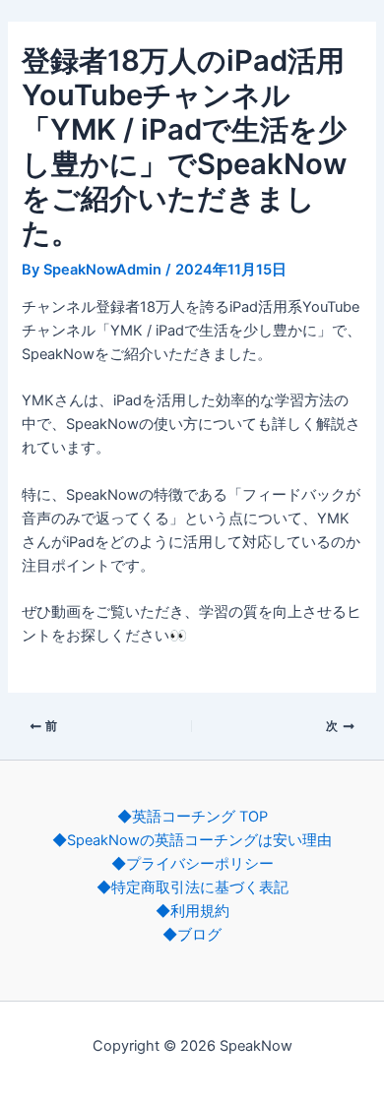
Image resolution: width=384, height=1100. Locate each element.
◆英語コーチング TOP (192, 816)
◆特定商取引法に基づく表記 (192, 887)
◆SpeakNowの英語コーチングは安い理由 (192, 840)
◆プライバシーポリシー (192, 864)
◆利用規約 (192, 911)
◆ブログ (192, 935)
